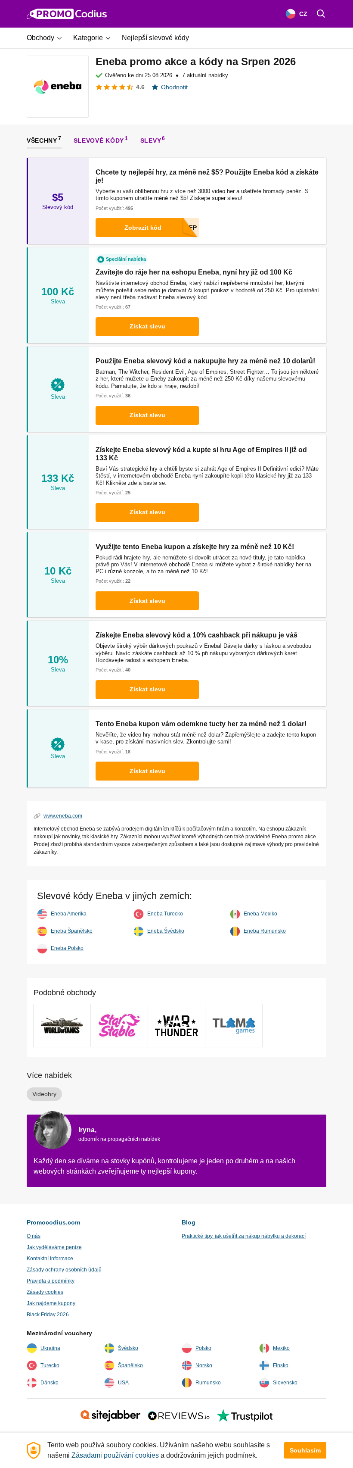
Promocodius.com (53, 1222)
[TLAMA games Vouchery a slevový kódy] (233, 1025)
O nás (33, 1236)
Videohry (44, 1093)
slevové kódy (99, 140)
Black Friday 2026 (48, 1315)
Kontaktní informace (50, 1259)
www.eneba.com (62, 816)
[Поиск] (321, 13)
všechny (42, 140)
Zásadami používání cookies (115, 1455)
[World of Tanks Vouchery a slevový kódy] (62, 1025)
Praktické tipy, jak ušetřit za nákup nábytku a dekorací (244, 1236)
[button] (47, 38)
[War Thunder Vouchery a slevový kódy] (176, 1025)
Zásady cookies (45, 1292)
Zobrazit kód (142, 227)
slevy (150, 140)
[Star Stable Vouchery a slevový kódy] (119, 1025)
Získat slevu (147, 326)
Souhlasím (305, 1450)
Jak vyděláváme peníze (54, 1247)
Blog (188, 1222)
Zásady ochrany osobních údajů (64, 1270)
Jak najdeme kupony (51, 1303)
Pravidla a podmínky (50, 1281)
